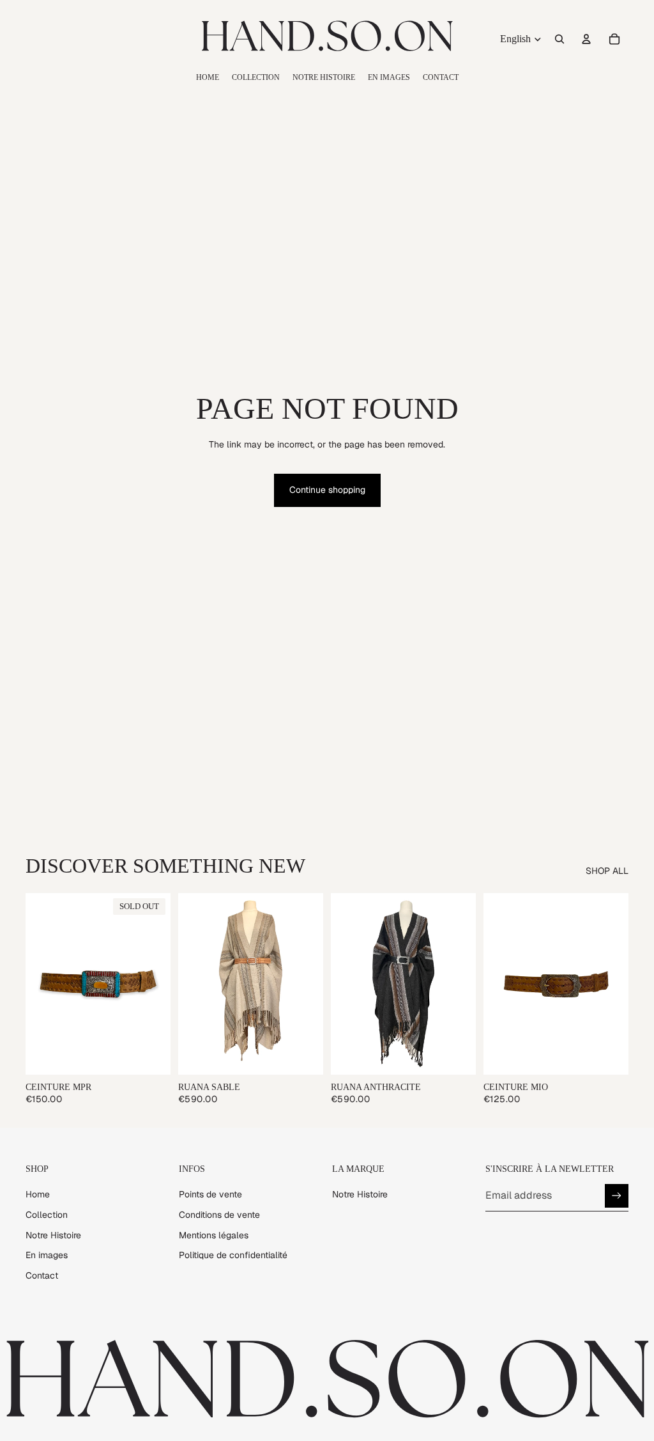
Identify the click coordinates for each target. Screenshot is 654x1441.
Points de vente (210, 1194)
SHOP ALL (607, 870)
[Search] (559, 39)
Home (38, 1194)
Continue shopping (327, 489)
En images (47, 1255)
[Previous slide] (40, 984)
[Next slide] (156, 984)
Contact (42, 1275)
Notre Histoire (53, 1235)
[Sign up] (616, 1196)
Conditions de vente (219, 1214)
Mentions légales (213, 1235)
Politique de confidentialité (233, 1255)
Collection (47, 1214)
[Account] (586, 39)
